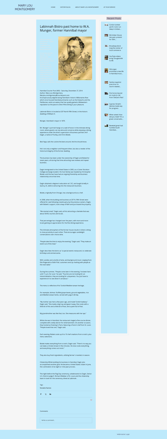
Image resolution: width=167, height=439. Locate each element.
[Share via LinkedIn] (50, 394)
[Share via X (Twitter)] (45, 394)
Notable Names (45, 388)
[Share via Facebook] (41, 394)
